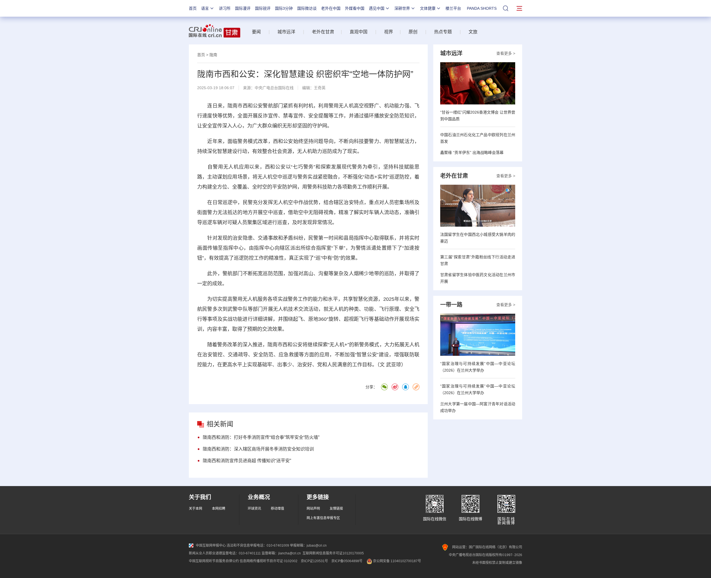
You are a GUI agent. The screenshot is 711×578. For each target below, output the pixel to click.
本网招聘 (218, 509)
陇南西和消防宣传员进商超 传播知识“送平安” (247, 460)
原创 (413, 31)
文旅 (473, 31)
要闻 (256, 31)
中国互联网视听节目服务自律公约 (214, 561)
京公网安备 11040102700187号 (396, 561)
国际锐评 (263, 8)
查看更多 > (505, 53)
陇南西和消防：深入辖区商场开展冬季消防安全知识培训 (258, 449)
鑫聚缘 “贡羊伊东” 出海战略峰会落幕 (472, 152)
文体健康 (427, 8)
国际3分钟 (284, 8)
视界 (388, 31)
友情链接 (336, 509)
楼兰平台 (453, 8)
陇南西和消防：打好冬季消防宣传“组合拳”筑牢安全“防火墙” (261, 437)
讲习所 (225, 8)
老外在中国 (331, 8)
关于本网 (195, 509)
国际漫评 (243, 8)
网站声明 (313, 509)
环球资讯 (254, 509)
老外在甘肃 (324, 31)
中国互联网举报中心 (211, 545)
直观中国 (358, 31)
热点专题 (443, 31)
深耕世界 (402, 8)
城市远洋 (286, 31)
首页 (193, 8)
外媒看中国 (354, 8)
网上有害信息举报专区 (323, 518)
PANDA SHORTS (482, 8)
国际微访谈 (307, 8)
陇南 (213, 54)
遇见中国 (376, 8)
